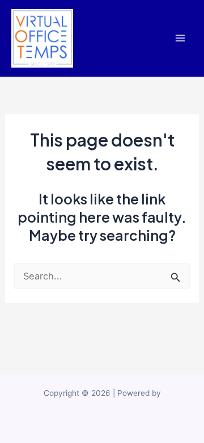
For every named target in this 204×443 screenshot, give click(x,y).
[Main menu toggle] (180, 38)
